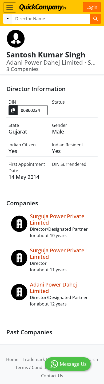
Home (12, 359)
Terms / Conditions (34, 367)
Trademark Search (41, 359)
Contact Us (52, 376)
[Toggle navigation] (9, 7)
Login (91, 7)
